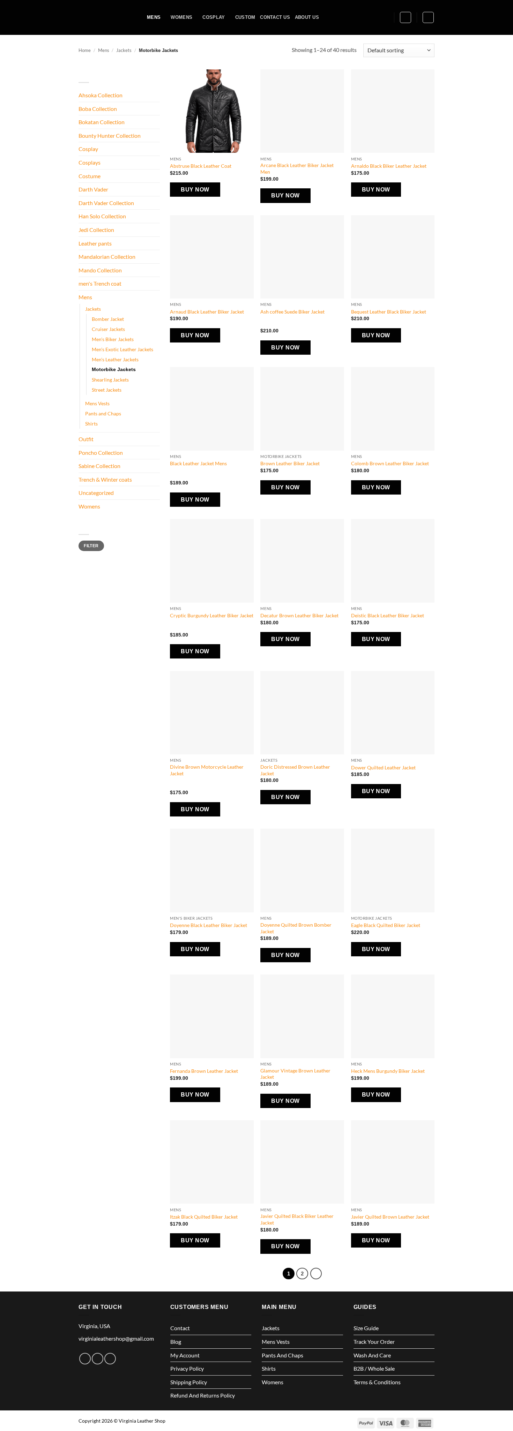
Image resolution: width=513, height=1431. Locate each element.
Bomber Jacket (108, 319)
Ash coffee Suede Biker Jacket (292, 312)
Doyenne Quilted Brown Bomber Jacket (296, 928)
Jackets (124, 50)
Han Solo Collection (102, 216)
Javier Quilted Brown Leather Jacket (390, 1217)
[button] (405, 17)
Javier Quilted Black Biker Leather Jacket (297, 1219)
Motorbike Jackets (114, 369)
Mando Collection (100, 270)
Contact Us (275, 17)
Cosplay (213, 17)
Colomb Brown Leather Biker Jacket (390, 463)
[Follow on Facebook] (85, 1358)
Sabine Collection (99, 465)
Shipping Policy (188, 1382)
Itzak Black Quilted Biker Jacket (204, 1217)
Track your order (374, 1341)
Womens (181, 17)
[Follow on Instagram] (97, 1358)
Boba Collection (98, 108)
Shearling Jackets (110, 380)
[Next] (316, 1274)
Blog (175, 1341)
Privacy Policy (187, 1368)
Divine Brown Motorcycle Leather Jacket (207, 770)
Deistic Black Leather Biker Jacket (387, 615)
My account (185, 1355)
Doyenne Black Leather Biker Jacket (208, 925)
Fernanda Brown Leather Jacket (204, 1071)
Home (85, 50)
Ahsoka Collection (100, 95)
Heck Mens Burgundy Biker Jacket (388, 1071)
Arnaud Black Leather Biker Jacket (207, 312)
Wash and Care (372, 1355)
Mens (154, 17)
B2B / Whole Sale (374, 1368)
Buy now (195, 190)
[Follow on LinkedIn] (110, 1358)
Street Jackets (106, 390)
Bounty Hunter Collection (110, 135)
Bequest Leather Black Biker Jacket (388, 312)
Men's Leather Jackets (115, 359)
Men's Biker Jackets (113, 339)
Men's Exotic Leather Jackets (122, 349)
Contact (180, 1328)
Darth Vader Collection (106, 202)
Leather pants (95, 243)
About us (307, 17)
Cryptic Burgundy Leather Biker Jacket (211, 615)
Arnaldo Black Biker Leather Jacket (388, 166)
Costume (90, 176)
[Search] (386, 17)
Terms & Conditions (377, 1382)
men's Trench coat (100, 283)
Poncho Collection (101, 452)
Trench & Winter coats (105, 479)
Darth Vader (93, 189)
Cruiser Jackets (108, 329)
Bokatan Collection (102, 122)
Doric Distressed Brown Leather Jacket (295, 770)
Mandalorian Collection (107, 256)
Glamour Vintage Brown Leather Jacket (295, 1074)
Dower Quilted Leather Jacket (383, 767)
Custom (245, 17)
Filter (91, 545)
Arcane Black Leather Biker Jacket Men (297, 168)
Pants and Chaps (103, 413)
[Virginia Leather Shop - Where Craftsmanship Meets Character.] (107, 17)
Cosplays (90, 162)
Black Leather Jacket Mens (198, 463)
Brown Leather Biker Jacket (290, 463)
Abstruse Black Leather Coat (200, 166)
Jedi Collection (96, 229)
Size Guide (366, 1328)
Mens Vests (97, 403)
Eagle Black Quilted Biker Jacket (385, 925)
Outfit (86, 439)
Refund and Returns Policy (202, 1395)
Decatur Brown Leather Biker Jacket (299, 615)
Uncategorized (96, 492)
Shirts (91, 424)
